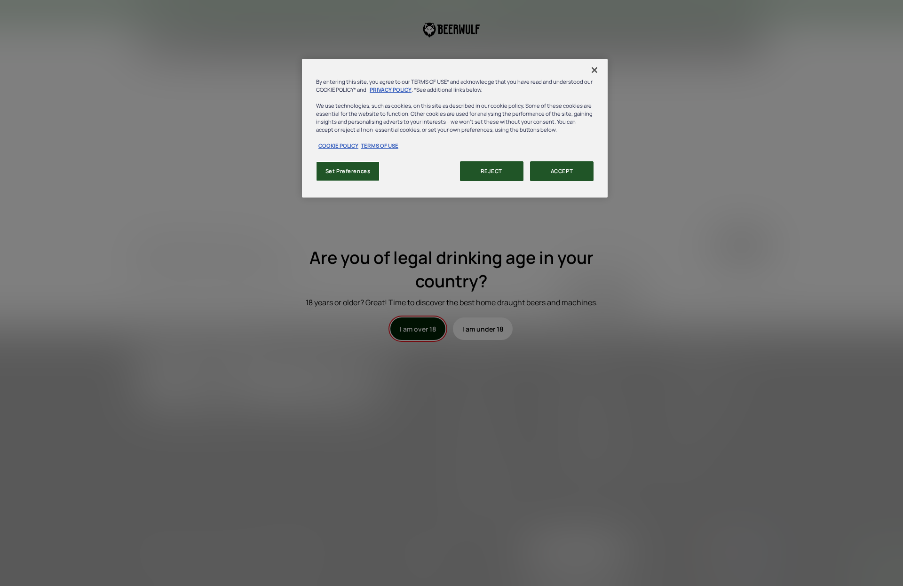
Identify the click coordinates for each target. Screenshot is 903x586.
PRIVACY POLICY (391, 89)
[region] (455, 128)
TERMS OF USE (379, 145)
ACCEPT (562, 170)
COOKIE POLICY (338, 145)
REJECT (491, 170)
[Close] (594, 70)
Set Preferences (348, 170)
